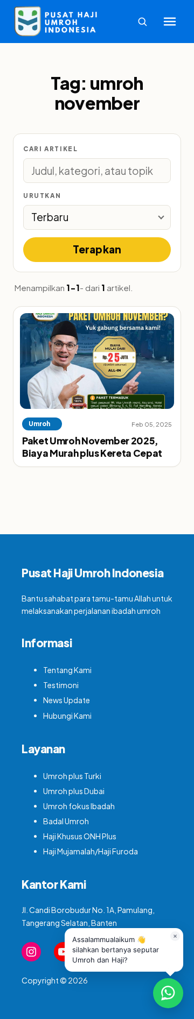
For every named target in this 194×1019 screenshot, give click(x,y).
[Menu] (169, 21)
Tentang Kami (67, 670)
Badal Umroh (66, 821)
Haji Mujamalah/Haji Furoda (90, 851)
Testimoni (61, 685)
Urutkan (42, 196)
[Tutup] (175, 936)
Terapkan (97, 249)
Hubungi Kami (67, 715)
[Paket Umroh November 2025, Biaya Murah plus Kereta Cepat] (97, 361)
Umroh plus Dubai (74, 791)
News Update (66, 700)
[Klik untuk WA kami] (168, 993)
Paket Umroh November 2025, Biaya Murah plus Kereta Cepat (92, 447)
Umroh (39, 424)
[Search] (142, 21)
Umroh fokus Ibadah (79, 806)
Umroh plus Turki (72, 776)
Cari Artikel (50, 149)
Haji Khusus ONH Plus (79, 836)
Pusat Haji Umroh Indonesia (92, 572)
